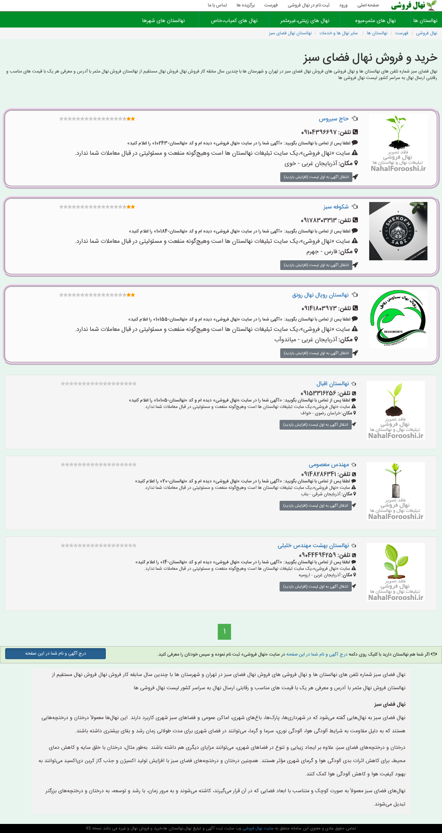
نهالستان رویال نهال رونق (320, 295)
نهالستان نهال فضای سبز (290, 33)
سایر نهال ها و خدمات (339, 33)
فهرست (271, 5)
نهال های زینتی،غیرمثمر (305, 21)
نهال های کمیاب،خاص (234, 21)
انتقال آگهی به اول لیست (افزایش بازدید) (316, 177)
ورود (343, 5)
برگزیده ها (246, 5)
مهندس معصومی (329, 465)
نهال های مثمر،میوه (375, 21)
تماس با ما (217, 5)
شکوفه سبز (336, 207)
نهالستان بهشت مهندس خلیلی (313, 546)
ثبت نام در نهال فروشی (308, 5)
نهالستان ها (426, 21)
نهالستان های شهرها (163, 21)
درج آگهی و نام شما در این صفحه (317, 655)
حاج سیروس (333, 119)
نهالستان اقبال (332, 384)
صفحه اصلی (368, 5)
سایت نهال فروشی (257, 828)
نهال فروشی (426, 33)
